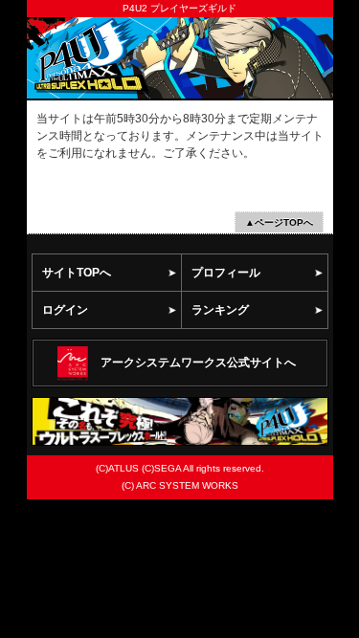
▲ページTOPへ (279, 222)
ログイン (65, 310)
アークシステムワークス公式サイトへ (198, 362)
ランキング (220, 310)
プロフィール (225, 272)
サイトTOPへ (76, 272)
